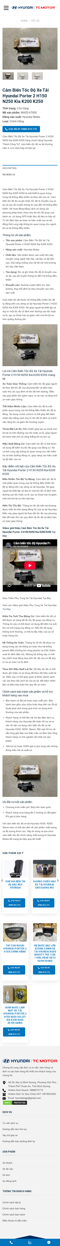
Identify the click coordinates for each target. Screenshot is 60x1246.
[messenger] (11, 1242)
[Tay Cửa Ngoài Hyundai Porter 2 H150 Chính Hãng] (15, 932)
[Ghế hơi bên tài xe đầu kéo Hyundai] (15, 869)
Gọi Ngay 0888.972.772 (22, 129)
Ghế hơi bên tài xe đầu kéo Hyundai (15, 884)
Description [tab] (9, 168)
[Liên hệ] (30, 1242)
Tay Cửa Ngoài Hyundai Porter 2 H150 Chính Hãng (15, 948)
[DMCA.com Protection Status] (15, 1102)
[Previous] (8, 48)
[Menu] (5, 7)
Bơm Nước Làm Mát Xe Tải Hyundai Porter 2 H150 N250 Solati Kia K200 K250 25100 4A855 (15, 1015)
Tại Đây (47, 598)
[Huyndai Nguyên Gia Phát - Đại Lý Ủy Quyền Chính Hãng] (33, 7)
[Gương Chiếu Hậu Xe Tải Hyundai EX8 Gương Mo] (44, 869)
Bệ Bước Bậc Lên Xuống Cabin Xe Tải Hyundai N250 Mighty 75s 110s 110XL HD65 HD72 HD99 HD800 (45, 953)
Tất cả (35, 20)
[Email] (48, 1242)
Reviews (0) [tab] (8, 175)
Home (24, 20)
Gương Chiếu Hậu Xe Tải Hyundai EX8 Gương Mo (44, 884)
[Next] (52, 48)
